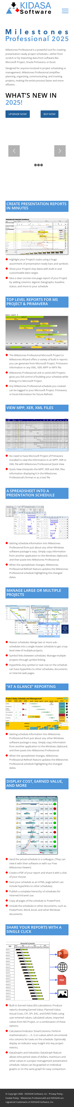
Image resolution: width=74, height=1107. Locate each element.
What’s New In (31, 95)
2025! (14, 102)
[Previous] (14, 151)
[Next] (60, 151)
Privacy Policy (56, 1093)
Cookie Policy (12, 1098)
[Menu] (63, 10)
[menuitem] (63, 9)
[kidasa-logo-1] (31, 7)
